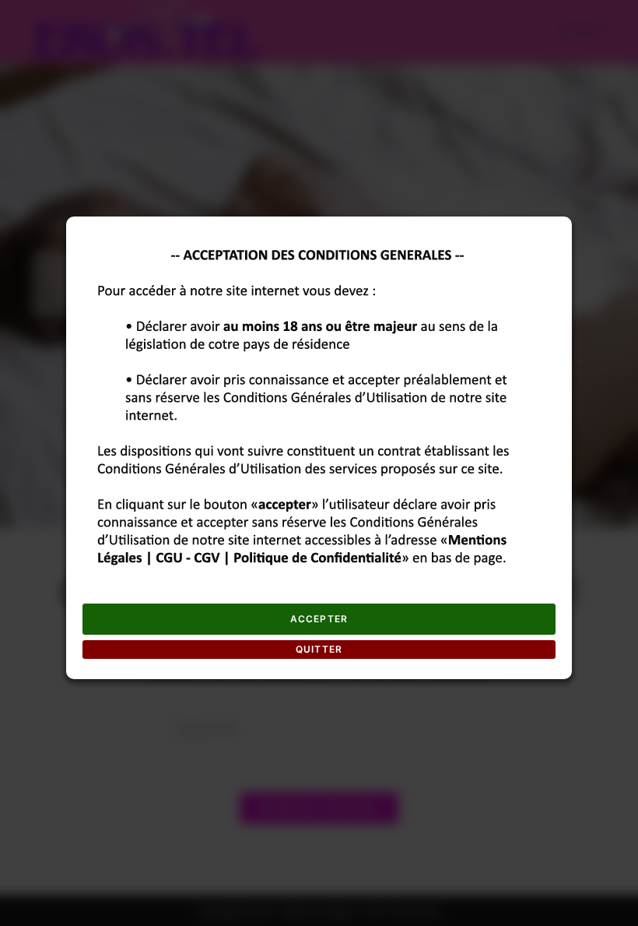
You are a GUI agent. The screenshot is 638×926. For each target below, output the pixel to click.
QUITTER (319, 649)
